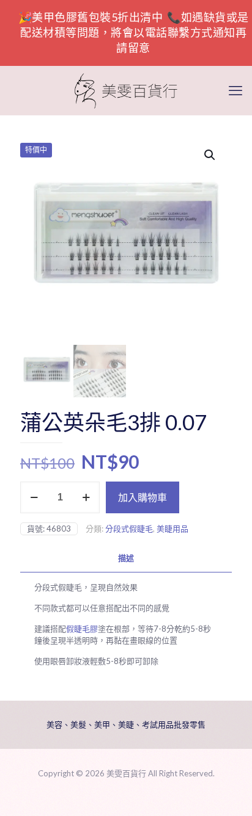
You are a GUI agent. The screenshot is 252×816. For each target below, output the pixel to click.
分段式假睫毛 (129, 528)
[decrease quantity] (34, 497)
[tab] (126, 558)
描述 (126, 558)
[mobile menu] (235, 90)
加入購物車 (142, 497)
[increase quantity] (86, 497)
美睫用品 (172, 528)
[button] (210, 155)
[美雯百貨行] (126, 90)
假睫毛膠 (82, 629)
